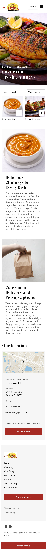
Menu (33, 6)
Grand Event (10, 487)
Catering (8, 467)
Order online (23, 431)
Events (7, 479)
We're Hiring (10, 483)
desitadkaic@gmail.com (16, 413)
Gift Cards (9, 475)
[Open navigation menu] (41, 6)
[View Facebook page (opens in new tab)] (6, 526)
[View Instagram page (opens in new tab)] (10, 526)
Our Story (9, 471)
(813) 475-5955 (12, 407)
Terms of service (11, 508)
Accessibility (9, 512)
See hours (37, 423)
